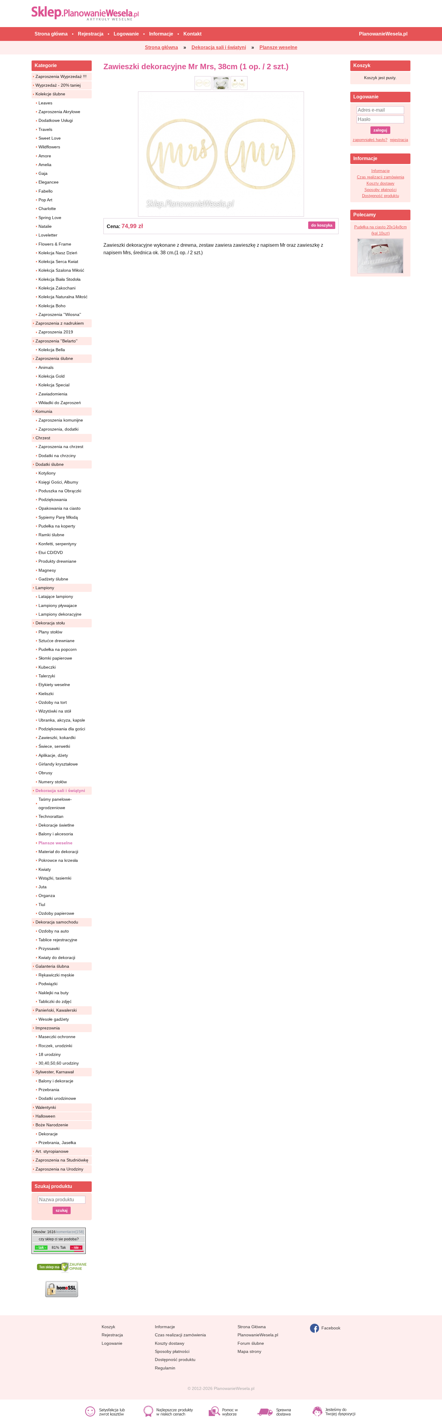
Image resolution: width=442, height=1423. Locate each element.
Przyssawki (49, 948)
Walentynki (45, 1107)
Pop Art (45, 199)
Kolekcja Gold (51, 376)
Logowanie (112, 1343)
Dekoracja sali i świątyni (60, 790)
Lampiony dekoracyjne (59, 614)
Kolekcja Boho (52, 305)
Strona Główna (252, 1326)
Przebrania (48, 1089)
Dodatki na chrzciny (57, 455)
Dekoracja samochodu (56, 922)
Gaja (43, 173)
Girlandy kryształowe (58, 764)
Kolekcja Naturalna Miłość (62, 296)
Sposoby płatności (380, 189)
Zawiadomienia (52, 393)
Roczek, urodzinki (55, 1045)
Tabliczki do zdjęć (55, 1001)
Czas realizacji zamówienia (380, 177)
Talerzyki (46, 675)
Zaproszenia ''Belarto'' (56, 341)
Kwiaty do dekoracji (56, 957)
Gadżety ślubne (53, 579)
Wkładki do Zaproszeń (59, 402)
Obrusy (45, 772)
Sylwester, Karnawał (54, 1071)
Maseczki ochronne (56, 1036)
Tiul (41, 904)
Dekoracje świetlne (56, 825)
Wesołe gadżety (53, 1019)
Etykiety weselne (54, 684)
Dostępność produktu (380, 195)
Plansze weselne (55, 842)
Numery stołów (52, 781)
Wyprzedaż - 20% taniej (58, 85)
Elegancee (48, 182)
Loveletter (47, 235)
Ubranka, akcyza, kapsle (61, 720)
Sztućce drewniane (56, 640)
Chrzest (42, 437)
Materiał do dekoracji (58, 851)
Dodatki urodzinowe (57, 1098)
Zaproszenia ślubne (54, 358)
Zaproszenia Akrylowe (59, 111)
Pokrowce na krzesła (58, 860)
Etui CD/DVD (50, 552)
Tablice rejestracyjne (57, 939)
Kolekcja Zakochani (56, 288)
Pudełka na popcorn (57, 649)
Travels (45, 129)
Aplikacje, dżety (53, 755)
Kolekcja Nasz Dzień (57, 252)
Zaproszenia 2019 (55, 331)
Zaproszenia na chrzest (60, 446)
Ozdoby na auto (53, 931)
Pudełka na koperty (56, 526)
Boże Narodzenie (51, 1124)
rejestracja (399, 140)
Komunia (43, 411)
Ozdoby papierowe (56, 913)
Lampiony (44, 587)
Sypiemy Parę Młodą (58, 517)
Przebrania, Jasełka (57, 1142)
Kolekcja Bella (51, 349)
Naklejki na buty (53, 992)
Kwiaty (44, 869)
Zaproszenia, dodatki (58, 429)
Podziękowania (52, 499)
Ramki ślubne (51, 534)
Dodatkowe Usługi (55, 120)
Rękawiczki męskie (56, 975)
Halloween (45, 1116)
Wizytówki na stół (54, 711)
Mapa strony (249, 1351)
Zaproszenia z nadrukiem (59, 323)
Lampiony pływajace (57, 605)
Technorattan (50, 816)
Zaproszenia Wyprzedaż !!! (61, 76)
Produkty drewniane (57, 561)
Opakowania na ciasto (59, 508)
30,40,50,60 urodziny (58, 1063)
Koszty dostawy (380, 183)
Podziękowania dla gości (61, 728)
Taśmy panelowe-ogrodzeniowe (55, 803)
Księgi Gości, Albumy (58, 482)
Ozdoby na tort (52, 702)
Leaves (45, 103)
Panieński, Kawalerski (56, 1010)
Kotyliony (47, 473)
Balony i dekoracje (55, 1080)
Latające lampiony (55, 596)
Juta (42, 886)
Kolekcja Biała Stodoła (59, 279)
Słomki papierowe (55, 658)
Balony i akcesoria (55, 833)
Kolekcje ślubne (50, 93)
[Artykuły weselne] (86, 13)
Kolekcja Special (53, 384)
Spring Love (49, 217)
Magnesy (47, 570)
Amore (44, 155)
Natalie (45, 226)
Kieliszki (46, 693)
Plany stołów (50, 632)
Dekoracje (48, 1133)
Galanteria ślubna (52, 966)
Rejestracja (112, 1334)
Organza (46, 895)
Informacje (380, 171)
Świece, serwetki (54, 746)
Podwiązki (47, 983)
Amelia (44, 164)
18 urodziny (49, 1054)
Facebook (329, 1327)
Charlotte (47, 208)
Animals (46, 367)
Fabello (45, 191)
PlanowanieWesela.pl (258, 1334)
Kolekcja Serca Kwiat (58, 261)
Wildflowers (49, 146)
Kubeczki (47, 667)
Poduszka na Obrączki (59, 490)
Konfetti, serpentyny (57, 543)
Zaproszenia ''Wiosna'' (59, 314)
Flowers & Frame (54, 244)
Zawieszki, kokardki (56, 737)
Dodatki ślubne (49, 464)
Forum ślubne (251, 1343)
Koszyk (108, 1326)
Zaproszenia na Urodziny (59, 1169)
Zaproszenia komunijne (60, 420)
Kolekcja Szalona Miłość (61, 270)
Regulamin (165, 1368)
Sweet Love (49, 138)
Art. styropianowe (52, 1151)
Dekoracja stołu (50, 622)
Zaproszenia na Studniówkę (61, 1160)
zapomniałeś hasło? (370, 140)
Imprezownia (47, 1027)
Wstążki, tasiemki (54, 878)
